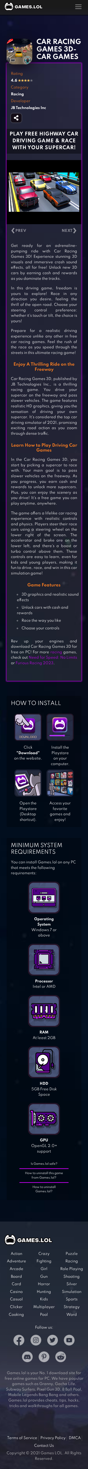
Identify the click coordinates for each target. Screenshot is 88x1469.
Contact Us (44, 1446)
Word (71, 1315)
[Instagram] (36, 1341)
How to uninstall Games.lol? (44, 1189)
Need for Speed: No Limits (53, 657)
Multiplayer (44, 1307)
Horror (44, 1284)
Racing (71, 1261)
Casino (16, 1292)
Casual (16, 1299)
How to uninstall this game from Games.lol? (44, 1175)
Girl (44, 1269)
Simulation (71, 1292)
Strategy (72, 1307)
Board (16, 1277)
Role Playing (71, 1269)
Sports (72, 1299)
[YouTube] (69, 1341)
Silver (71, 1284)
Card (16, 1284)
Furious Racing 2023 (34, 663)
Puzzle (72, 1254)
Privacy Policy (53, 1438)
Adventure (16, 1261)
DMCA (75, 1438)
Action (16, 1254)
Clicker (16, 1307)
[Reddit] (60, 1357)
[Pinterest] (44, 1357)
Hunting (44, 1292)
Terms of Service (22, 1438)
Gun (44, 1277)
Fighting (44, 1261)
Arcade (16, 1269)
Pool (44, 1315)
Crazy (44, 1254)
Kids (44, 1299)
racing (56, 652)
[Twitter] (52, 1341)
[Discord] (27, 1357)
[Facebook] (19, 1341)
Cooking (16, 1315)
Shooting (71, 1277)
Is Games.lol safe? (44, 1163)
